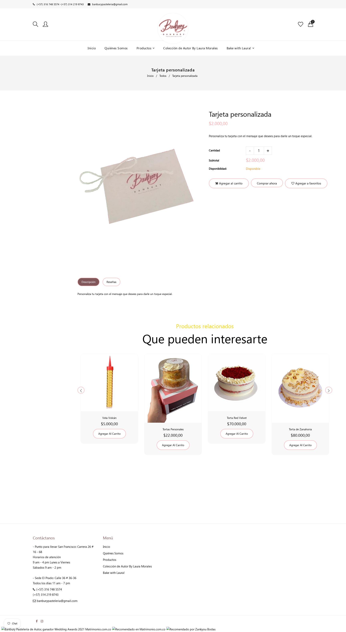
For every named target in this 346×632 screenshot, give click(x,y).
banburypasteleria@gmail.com (110, 4)
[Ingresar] (45, 24)
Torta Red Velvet (237, 417)
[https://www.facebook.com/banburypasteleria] (37, 621)
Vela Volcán (109, 417)
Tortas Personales (173, 429)
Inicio (150, 75)
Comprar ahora (267, 183)
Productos (109, 560)
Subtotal (214, 160)
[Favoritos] (300, 24)
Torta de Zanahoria (300, 429)
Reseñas (111, 282)
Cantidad (214, 150)
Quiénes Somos (113, 553)
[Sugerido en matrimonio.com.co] (138, 629)
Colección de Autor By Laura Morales (127, 566)
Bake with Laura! (114, 573)
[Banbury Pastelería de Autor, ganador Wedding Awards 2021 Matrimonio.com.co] (56, 629)
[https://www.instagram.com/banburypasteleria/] (42, 621)
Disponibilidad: (218, 168)
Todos (162, 75)
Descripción (88, 282)
